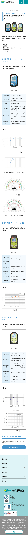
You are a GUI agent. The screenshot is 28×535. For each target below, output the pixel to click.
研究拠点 (4, 472)
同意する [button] (14, 532)
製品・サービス (9, 6)
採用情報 (4, 476)
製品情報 (4, 468)
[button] (26, 517)
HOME (3, 6)
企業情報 (4, 459)
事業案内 (4, 463)
